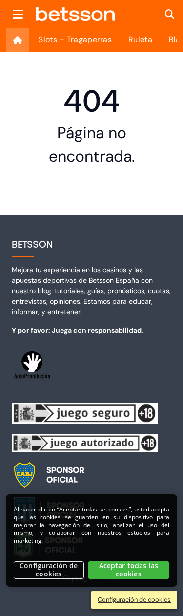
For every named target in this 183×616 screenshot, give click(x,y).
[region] (91, 540)
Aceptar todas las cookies (128, 569)
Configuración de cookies (49, 569)
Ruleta (140, 39)
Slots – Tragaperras (75, 39)
